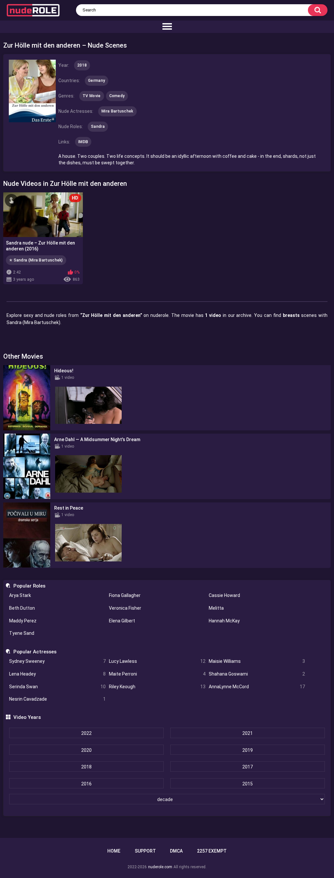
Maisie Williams (257, 661)
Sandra (98, 126)
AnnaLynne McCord (257, 686)
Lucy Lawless (157, 661)
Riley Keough (157, 686)
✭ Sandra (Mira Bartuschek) (36, 260)
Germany (96, 80)
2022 (86, 733)
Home (113, 851)
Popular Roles (29, 586)
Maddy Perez (23, 620)
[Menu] (167, 27)
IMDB (83, 142)
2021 (247, 733)
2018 (86, 766)
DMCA (176, 851)
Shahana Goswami (257, 674)
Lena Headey (57, 674)
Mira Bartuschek (117, 111)
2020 (86, 750)
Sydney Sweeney (57, 661)
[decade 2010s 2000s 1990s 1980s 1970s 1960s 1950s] (167, 799)
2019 (247, 750)
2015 (247, 783)
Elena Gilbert (122, 620)
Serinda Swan (57, 686)
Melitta (216, 608)
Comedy (117, 96)
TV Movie (91, 96)
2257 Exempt (212, 851)
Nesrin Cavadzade (57, 699)
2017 (247, 766)
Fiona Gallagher (125, 595)
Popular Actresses (34, 652)
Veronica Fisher (125, 608)
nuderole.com (160, 867)
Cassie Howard (224, 595)
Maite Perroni (157, 674)
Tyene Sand (21, 633)
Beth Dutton (22, 608)
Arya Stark (20, 595)
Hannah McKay (224, 620)
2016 (86, 783)
